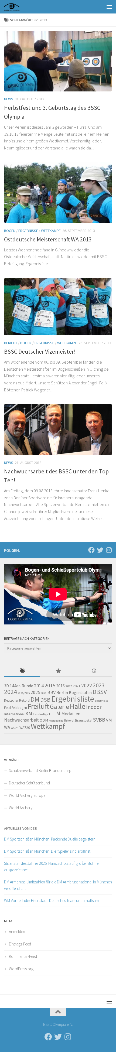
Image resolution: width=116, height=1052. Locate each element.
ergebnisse (101, 700)
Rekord (69, 720)
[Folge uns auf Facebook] (91, 550)
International (14, 714)
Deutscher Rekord (17, 700)
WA (7, 727)
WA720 (24, 727)
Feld (7, 707)
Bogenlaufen (80, 692)
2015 (50, 685)
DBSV (100, 692)
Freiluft (38, 706)
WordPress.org (21, 968)
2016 (60, 685)
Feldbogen (19, 707)
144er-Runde (21, 685)
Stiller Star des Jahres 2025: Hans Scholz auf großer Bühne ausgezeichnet (51, 866)
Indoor (93, 706)
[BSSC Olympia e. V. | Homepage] (18, 6)
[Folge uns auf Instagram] (108, 550)
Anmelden (17, 931)
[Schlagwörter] (22, 671)
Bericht (10, 342)
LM (56, 713)
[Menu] (109, 6)
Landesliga (40, 714)
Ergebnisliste (72, 699)
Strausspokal (83, 720)
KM (28, 713)
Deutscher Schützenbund (29, 782)
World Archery (21, 807)
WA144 (15, 728)
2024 (10, 692)
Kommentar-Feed (23, 956)
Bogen (9, 230)
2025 (35, 692)
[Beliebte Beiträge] (58, 671)
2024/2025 (24, 693)
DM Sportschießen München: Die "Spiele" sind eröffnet (47, 851)
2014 (39, 685)
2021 (76, 686)
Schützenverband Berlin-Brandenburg (40, 770)
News (8, 99)
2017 (69, 686)
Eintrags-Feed (20, 944)
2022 (86, 685)
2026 (43, 693)
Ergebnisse (28, 230)
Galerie (59, 707)
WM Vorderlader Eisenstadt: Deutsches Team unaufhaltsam (51, 900)
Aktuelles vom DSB (20, 828)
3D (6, 685)
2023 (99, 685)
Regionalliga (56, 720)
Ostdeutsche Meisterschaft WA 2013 (48, 239)
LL (50, 714)
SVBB (99, 719)
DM (34, 699)
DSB (45, 699)
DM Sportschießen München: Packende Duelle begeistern (49, 839)
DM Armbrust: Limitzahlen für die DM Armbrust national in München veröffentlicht (58, 885)
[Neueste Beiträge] (94, 671)
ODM (44, 720)
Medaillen (70, 714)
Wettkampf (51, 230)
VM (109, 720)
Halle (77, 706)
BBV (51, 692)
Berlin (62, 692)
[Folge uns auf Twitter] (100, 550)
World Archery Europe (27, 795)
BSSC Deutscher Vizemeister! (40, 351)
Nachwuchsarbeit (21, 720)
